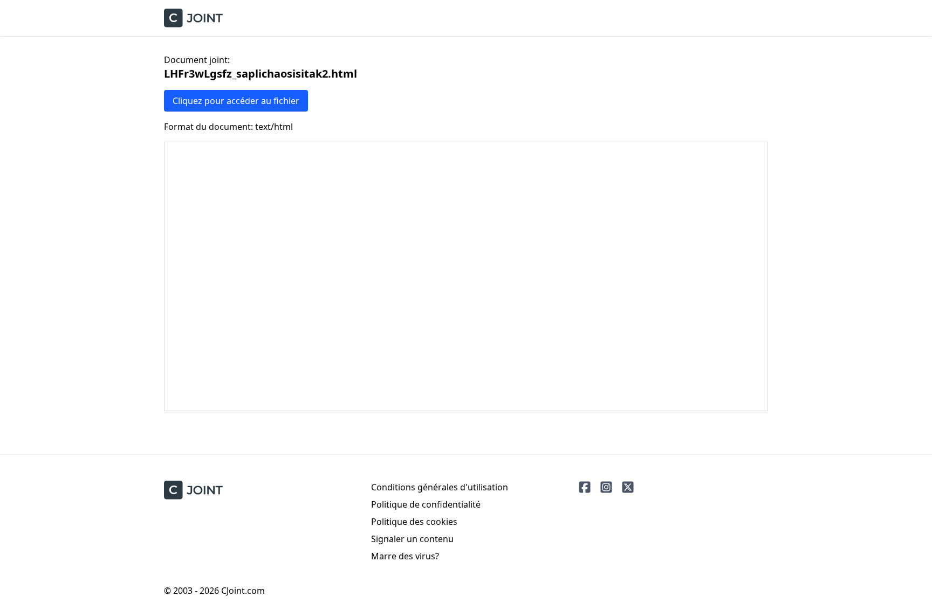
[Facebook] (584, 487)
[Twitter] (627, 487)
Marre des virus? (405, 556)
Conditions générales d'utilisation (439, 487)
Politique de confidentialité (426, 504)
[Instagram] (606, 487)
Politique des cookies (414, 522)
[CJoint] (193, 490)
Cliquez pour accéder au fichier (236, 101)
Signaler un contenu (412, 539)
